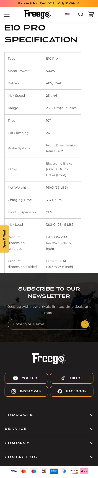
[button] (7, 14)
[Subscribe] (85, 324)
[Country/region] (68, 14)
